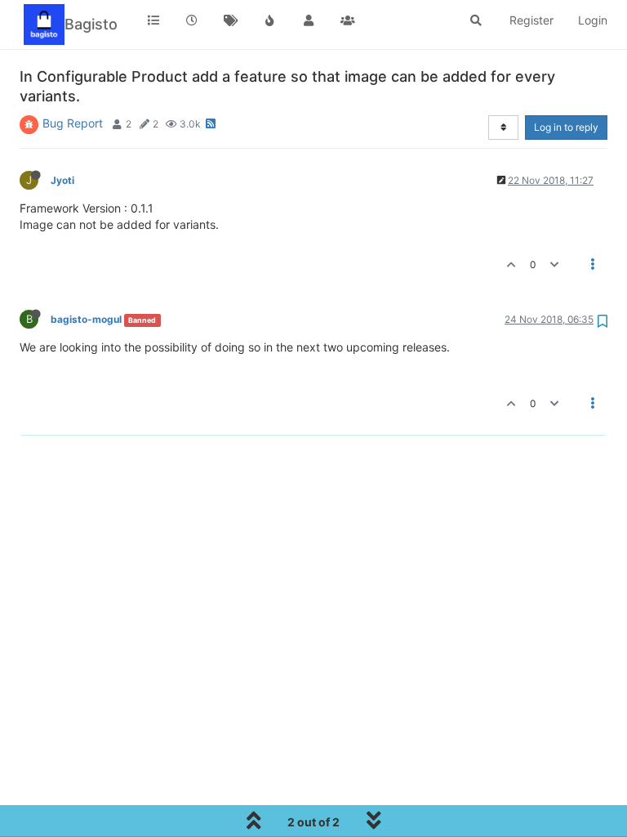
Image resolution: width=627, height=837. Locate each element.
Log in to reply (566, 127)
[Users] (308, 20)
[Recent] (192, 20)
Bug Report (72, 123)
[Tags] (231, 20)
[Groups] (347, 20)
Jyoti (62, 180)
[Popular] (270, 20)
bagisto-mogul (86, 319)
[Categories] (153, 20)
